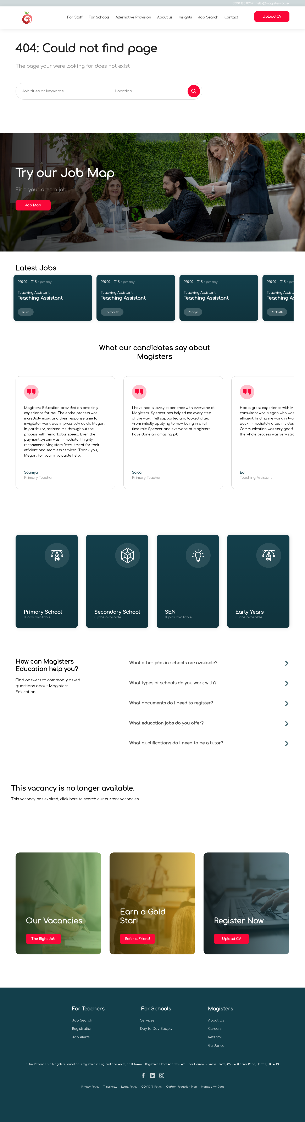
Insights (185, 17)
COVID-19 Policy (151, 1086)
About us (164, 17)
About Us (216, 1020)
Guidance (216, 1046)
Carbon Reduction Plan (181, 1086)
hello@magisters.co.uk (272, 3)
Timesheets (110, 1086)
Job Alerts (81, 1037)
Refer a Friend (137, 939)
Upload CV (231, 939)
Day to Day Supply (156, 1029)
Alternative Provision (133, 17)
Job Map (33, 205)
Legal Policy (129, 1086)
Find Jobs (41, 623)
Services (147, 1020)
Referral (215, 1037)
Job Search (208, 17)
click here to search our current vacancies (99, 799)
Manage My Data (212, 1086)
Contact (231, 17)
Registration (82, 1029)
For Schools (99, 17)
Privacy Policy (90, 1086)
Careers (215, 1029)
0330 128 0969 (243, 3)
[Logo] (37, 17)
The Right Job (43, 939)
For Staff (75, 17)
